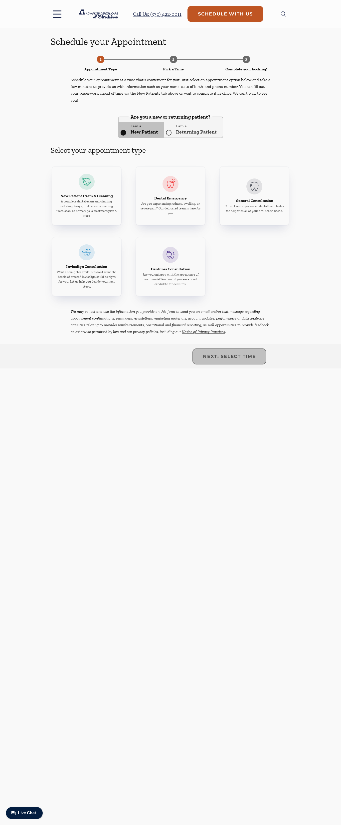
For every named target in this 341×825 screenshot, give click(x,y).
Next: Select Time (229, 356)
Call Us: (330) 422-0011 (157, 14)
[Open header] (58, 13)
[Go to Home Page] (98, 13)
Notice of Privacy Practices (203, 331)
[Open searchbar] (283, 13)
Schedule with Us (225, 14)
